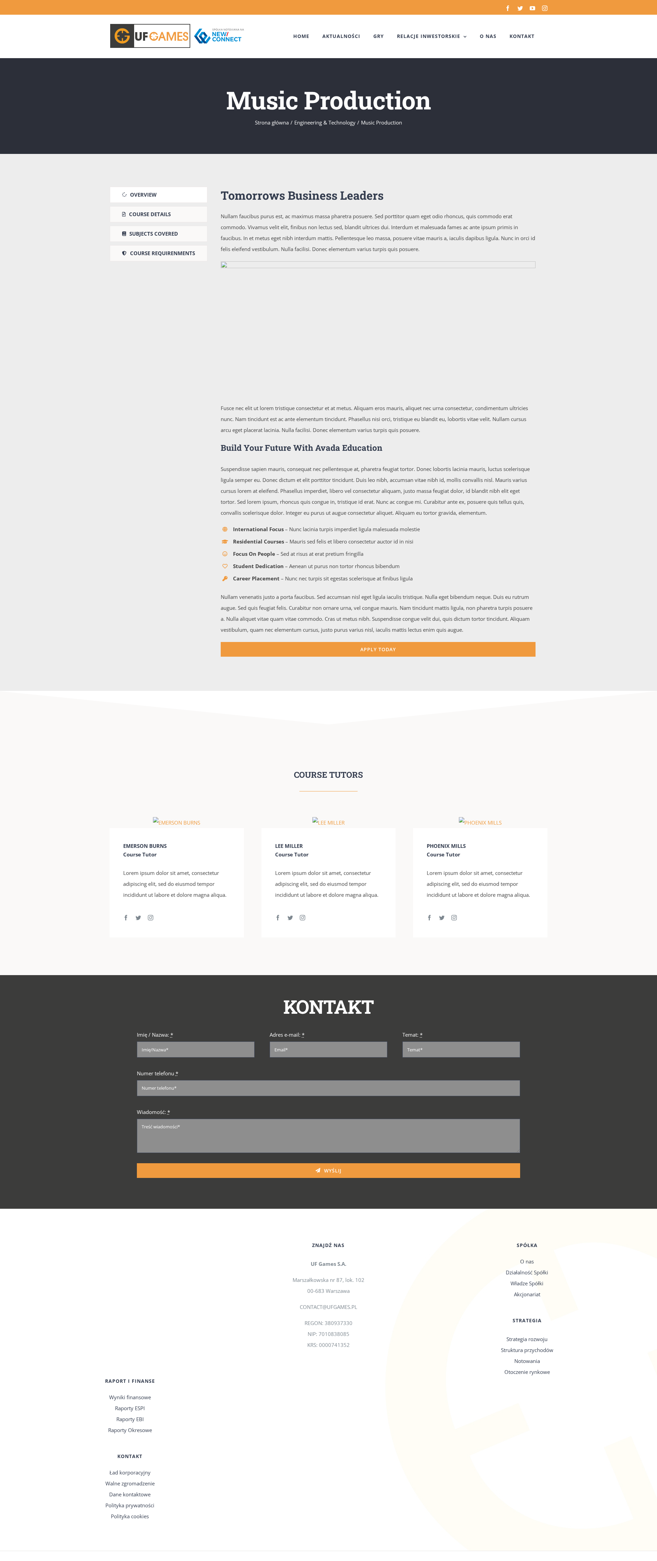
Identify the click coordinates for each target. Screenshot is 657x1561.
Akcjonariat (527, 1294)
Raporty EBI (130, 1419)
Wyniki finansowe (130, 1397)
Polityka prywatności (129, 1505)
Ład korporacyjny (130, 1472)
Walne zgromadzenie (130, 1483)
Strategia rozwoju (527, 1339)
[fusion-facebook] (126, 917)
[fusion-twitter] (138, 917)
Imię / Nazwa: (155, 1034)
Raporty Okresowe (130, 1430)
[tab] (158, 195)
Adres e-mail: (287, 1034)
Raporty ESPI (130, 1408)
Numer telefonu (157, 1073)
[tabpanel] (378, 422)
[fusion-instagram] (150, 917)
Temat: (412, 1034)
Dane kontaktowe (130, 1494)
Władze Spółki (527, 1283)
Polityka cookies (130, 1516)
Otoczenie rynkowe (527, 1371)
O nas (527, 1261)
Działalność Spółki (527, 1272)
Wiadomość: (153, 1112)
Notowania (527, 1360)
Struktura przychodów (527, 1350)
